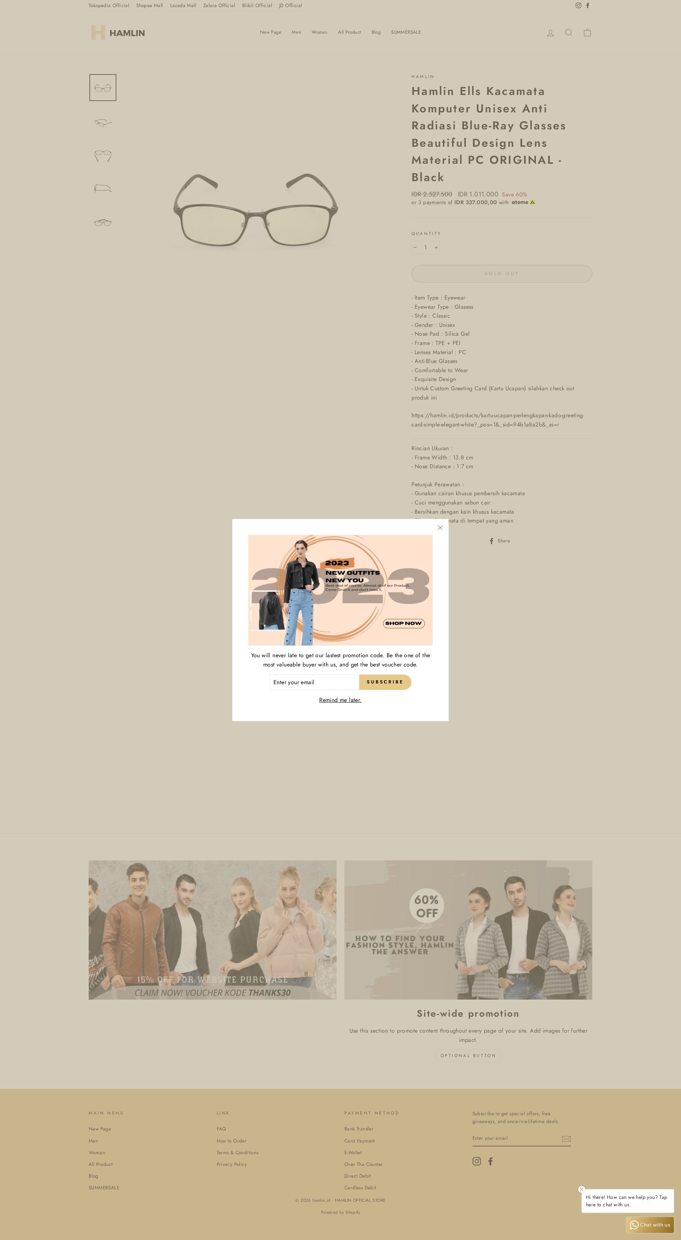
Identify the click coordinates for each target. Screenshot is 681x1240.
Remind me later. (340, 700)
